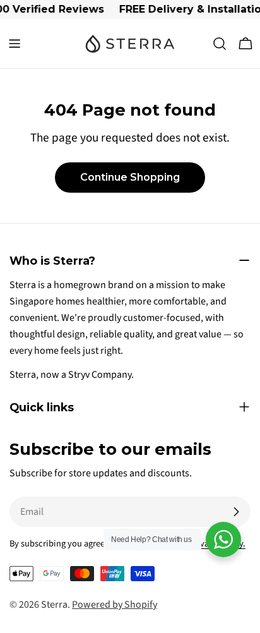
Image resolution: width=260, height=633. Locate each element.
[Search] (219, 43)
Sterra (54, 605)
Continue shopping (130, 177)
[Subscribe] (236, 511)
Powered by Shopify (114, 605)
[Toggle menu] (14, 43)
